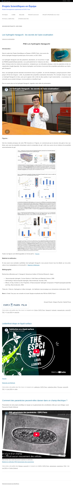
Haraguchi (48, 310)
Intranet (64, 0)
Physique (5, 14)
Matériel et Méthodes (34, 265)
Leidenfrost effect (52, 387)
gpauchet (16, 312)
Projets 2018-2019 (33, 14)
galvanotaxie (53, 466)
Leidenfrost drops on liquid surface (17, 323)
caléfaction (37, 387)
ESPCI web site (6, 1)
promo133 (25, 466)
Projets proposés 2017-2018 (51, 14)
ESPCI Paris (41, 310)
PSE (3, 312)
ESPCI (40, 466)
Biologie (21, 14)
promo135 (68, 310)
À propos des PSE (23, 18)
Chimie (13, 14)
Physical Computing (8, 18)
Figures (37, 254)
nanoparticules (61, 310)
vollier (15, 389)
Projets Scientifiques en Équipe (19, 6)
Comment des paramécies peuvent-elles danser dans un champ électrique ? (34, 400)
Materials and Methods (8, 383)
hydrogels (54, 310)
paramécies (60, 466)
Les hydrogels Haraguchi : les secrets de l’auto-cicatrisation (27, 35)
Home (68, 0)
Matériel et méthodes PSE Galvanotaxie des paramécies (18, 462)
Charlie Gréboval (13, 468)
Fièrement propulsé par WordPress (10, 483)
